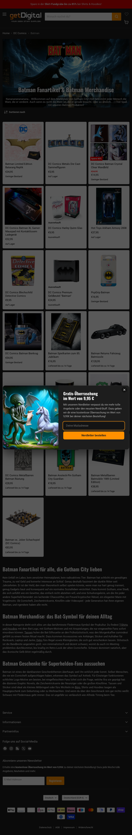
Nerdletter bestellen (93, 435)
